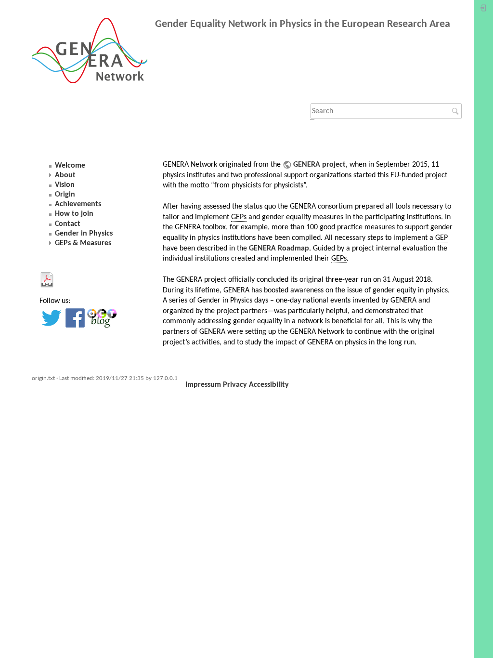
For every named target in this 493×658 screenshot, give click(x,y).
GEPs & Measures (83, 243)
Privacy (235, 385)
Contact (67, 224)
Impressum (203, 385)
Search (456, 111)
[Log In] (483, 10)
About (65, 175)
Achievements (78, 204)
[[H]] (93, 52)
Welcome (70, 166)
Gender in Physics (84, 233)
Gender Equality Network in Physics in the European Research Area (302, 24)
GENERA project (319, 165)
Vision (65, 185)
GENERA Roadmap (279, 248)
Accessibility (269, 385)
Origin (65, 194)
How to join (74, 214)
